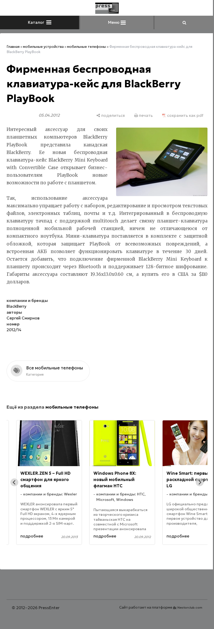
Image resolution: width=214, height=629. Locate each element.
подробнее (31, 536)
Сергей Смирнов (23, 318)
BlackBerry (16, 306)
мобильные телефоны (86, 46)
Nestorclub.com (186, 607)
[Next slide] (196, 482)
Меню (112, 22)
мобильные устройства (43, 46)
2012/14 (14, 329)
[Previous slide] (14, 482)
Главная (13, 46)
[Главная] (105, 8)
